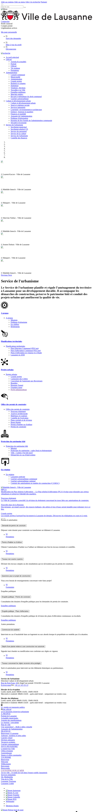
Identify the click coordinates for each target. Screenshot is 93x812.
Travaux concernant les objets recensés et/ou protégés (21, 663)
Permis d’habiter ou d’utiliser (12, 542)
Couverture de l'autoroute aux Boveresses (26, 381)
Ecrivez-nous (6, 685)
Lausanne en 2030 (18, 355)
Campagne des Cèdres (19, 379)
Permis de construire (18, 427)
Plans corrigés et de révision (21, 420)
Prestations (15, 70)
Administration (16, 79)
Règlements (15, 327)
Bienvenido (5, 768)
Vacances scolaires (8, 742)
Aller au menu (19, 2)
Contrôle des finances (19, 138)
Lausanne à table (7, 783)
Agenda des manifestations (11, 720)
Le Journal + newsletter (10, 722)
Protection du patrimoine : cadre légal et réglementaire (31, 451)
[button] (4, 275)
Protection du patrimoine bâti (17, 446)
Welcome (4, 762)
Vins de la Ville (7, 779)
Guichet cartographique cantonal (23, 481)
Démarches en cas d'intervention (23, 455)
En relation (10, 474)
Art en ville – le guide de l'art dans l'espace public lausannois (24, 773)
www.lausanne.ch (15, 712)
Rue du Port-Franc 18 (9, 683)
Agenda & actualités (18, 62)
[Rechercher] (25, 7)
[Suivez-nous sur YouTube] (12, 795)
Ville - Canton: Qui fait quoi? (22, 453)
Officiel (13, 66)
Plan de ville (5, 725)
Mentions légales (12, 806)
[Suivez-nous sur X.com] (12, 793)
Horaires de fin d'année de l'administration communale (31, 120)
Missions (14, 320)
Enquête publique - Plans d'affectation (15, 611)
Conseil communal (18, 75)
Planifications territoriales (15, 346)
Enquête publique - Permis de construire (16, 597)
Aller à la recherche (32, 2)
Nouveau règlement (18, 411)
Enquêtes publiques (18, 92)
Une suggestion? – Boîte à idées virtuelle (16, 727)
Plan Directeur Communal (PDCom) (25, 348)
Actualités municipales (9, 718)
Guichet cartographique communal (24, 479)
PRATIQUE (6, 731)
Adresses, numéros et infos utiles (13, 736)
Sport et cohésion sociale (20, 105)
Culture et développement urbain (23, 103)
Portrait (13, 64)
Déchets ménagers (8, 740)
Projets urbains (11, 374)
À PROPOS (5, 714)
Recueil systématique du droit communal (26, 96)
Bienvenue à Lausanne (9, 733)
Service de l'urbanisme (19, 136)
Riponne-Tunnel (17, 385)
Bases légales (16, 422)
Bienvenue (5, 760)
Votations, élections (18, 88)
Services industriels (18, 107)
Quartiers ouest (16, 387)
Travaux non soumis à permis (12, 559)
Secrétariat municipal (19, 127)
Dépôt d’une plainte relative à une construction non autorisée (23, 646)
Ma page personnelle (9, 32)
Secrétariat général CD (19, 129)
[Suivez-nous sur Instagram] (13, 790)
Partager (44, 2)
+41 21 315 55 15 (21, 685)
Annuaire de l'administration (21, 116)
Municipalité (15, 77)
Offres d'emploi (7, 751)
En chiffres (15, 324)
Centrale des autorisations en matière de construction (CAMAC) (35, 483)
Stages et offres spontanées (11, 755)
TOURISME (6, 757)
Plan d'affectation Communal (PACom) (26, 351)
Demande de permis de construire (14, 525)
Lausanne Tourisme (8, 781)
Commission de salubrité (10, 630)
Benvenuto (5, 766)
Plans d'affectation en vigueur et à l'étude (26, 353)
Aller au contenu (7, 2)
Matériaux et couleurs (19, 416)
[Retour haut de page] (12, 810)
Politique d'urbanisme (19, 322)
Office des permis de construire (18, 409)
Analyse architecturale (19, 414)
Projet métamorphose (19, 390)
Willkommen (6, 764)
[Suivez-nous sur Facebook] (7, 788)
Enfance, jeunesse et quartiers (22, 112)
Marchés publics (17, 94)
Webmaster (10, 801)
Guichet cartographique (20, 99)
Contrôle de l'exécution (19, 418)
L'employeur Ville (8, 749)
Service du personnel (19, 131)
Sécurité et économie (19, 123)
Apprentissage (6, 753)
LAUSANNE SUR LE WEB (12, 770)
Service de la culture (18, 134)
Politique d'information (19, 118)
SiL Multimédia (7, 777)
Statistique (15, 86)
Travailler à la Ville (18, 90)
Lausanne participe (18, 477)
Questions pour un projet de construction (16, 576)
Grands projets (16, 81)
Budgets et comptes (18, 83)
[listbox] (46, 217)
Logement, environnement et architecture (26, 110)
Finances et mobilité (18, 114)
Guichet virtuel (6, 738)
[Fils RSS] (11, 799)
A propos (9, 318)
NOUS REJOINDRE (9, 746)
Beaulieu (14, 383)
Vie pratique (15, 68)
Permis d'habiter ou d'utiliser (21, 424)
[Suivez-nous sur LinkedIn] (13, 797)
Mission (14, 448)
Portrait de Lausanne (9, 716)
